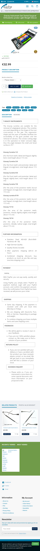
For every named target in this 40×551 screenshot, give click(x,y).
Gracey (9, 107)
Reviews (17, 115)
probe (13, 110)
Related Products (9, 405)
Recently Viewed (8, 445)
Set (22, 107)
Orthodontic (6, 110)
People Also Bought (27, 405)
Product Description (10, 70)
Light (18, 110)
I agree (35, 544)
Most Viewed (22, 445)
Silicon (31, 110)
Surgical (33, 107)
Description (7, 115)
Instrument (16, 107)
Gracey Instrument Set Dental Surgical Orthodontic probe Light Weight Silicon (13, 450)
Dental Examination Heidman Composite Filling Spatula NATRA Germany (29, 427)
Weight (25, 110)
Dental (27, 107)
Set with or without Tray (7, 77)
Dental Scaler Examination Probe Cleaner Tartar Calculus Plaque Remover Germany (11, 427)
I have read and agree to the (15, 533)
